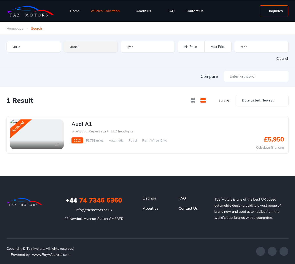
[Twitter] (272, 251)
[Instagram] (283, 251)
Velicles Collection (105, 11)
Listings (149, 198)
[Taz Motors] (30, 11)
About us (143, 11)
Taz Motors (35, 248)
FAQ (171, 11)
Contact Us (194, 11)
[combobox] (33, 46)
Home (75, 11)
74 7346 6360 (94, 200)
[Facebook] (260, 251)
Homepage (15, 28)
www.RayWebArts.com (51, 254)
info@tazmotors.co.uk (93, 210)
